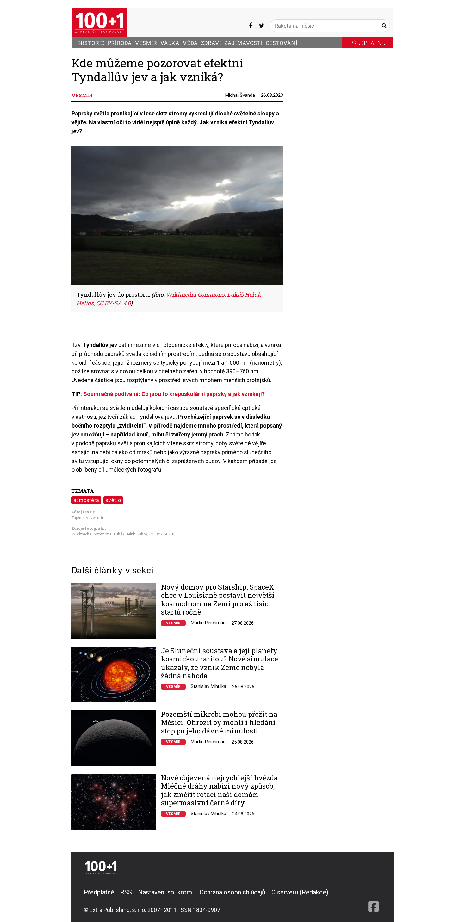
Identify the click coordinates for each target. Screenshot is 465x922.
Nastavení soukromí (166, 892)
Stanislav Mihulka (208, 686)
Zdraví (211, 42)
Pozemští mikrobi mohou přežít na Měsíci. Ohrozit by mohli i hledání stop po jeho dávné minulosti (219, 722)
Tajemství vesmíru (88, 517)
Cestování (281, 42)
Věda (190, 42)
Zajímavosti (243, 42)
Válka (169, 42)
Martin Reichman (208, 623)
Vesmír (146, 42)
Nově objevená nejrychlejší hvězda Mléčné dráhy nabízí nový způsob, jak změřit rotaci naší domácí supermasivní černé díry (219, 790)
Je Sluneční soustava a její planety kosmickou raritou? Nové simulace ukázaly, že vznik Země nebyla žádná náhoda (219, 663)
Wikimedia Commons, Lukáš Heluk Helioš (109, 533)
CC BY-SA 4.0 (161, 533)
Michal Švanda (240, 95)
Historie (91, 42)
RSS (126, 892)
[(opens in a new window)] (250, 25)
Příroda (120, 42)
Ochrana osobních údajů (232, 892)
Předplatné (367, 42)
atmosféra (86, 500)
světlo (113, 500)
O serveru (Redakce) (299, 892)
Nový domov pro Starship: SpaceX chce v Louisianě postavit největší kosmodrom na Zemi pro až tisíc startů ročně (218, 599)
